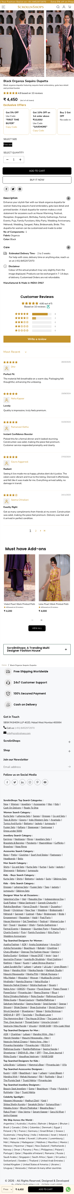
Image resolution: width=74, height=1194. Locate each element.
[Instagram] (30, 782)
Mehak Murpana (49, 974)
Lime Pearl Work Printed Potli (53, 604)
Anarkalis (55, 819)
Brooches (8, 846)
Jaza (55, 955)
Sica (17, 1092)
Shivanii (7, 1007)
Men (50, 804)
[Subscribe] (69, 767)
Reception (24, 917)
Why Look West (61, 1026)
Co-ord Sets (59, 816)
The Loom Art (54, 1018)
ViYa (64, 1064)
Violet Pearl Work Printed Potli (19, 604)
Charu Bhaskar (11, 951)
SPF (18, 1014)
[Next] (41, 620)
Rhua (54, 992)
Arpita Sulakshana (38, 944)
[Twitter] (13, 189)
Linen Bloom (60, 966)
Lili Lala (47, 966)
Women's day (57, 921)
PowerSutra (9, 992)
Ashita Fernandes (12, 948)
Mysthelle (8, 981)
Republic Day (35, 899)
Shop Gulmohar (38, 1007)
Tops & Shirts (10, 819)
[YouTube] (45, 782)
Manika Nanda (35, 970)
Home (4, 665)
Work (32, 925)
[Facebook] (6, 189)
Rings (30, 839)
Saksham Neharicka (13, 1003)
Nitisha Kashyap (38, 985)
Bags (6, 854)
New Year (30, 910)
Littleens (21, 1064)
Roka (39, 914)
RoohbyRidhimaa (45, 1000)
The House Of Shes (35, 1018)
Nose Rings (21, 846)
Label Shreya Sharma (43, 962)
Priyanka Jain (25, 992)
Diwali (6, 910)
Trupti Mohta (29, 1080)
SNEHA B (8, 1014)
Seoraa (62, 1003)
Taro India (27, 1014)
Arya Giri (55, 944)
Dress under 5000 (12, 830)
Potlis (14, 854)
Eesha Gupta (10, 955)
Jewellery (26, 804)
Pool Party (45, 917)
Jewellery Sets (42, 839)
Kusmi (26, 962)
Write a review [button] (37, 339)
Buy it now (37, 179)
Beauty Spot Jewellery (14, 1088)
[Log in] (64, 6)
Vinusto (33, 1026)
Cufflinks (59, 843)
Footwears (55, 854)
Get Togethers (30, 921)
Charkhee (52, 948)
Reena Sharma (41, 992)
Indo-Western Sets (38, 819)
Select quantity (13, 152)
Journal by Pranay (12, 959)
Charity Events (11, 932)
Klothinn (7, 962)
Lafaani (27, 966)
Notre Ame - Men (39, 1041)
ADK (24, 944)
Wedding (42, 910)
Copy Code (11, 127)
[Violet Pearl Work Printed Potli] (19, 577)
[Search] (58, 6)
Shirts (6, 866)
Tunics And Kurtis (12, 823)
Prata (53, 1088)
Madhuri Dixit (32, 1100)
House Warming (11, 921)
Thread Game (32, 1022)
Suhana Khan (53, 1104)
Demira (55, 951)
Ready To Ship (31, 807)
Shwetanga (28, 1011)
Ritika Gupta (9, 1000)
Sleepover (26, 928)
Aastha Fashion (11, 944)
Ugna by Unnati (49, 1022)
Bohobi (41, 948)
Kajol (43, 1100)
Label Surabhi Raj (12, 966)
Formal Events (10, 928)
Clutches (23, 854)
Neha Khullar (41, 981)
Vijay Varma (24, 1111)
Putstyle (63, 1088)
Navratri (44, 906)
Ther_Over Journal (12, 1022)
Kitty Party (53, 932)
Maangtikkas (45, 843)
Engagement (10, 917)
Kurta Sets (8, 816)
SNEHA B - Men (26, 1052)
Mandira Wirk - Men (43, 1034)
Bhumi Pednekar (29, 1108)
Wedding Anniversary (14, 936)
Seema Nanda (33, 1003)
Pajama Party (58, 928)
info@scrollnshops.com (19, 733)
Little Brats (9, 1064)
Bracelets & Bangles (13, 843)
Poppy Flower (60, 988)
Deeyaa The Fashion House (35, 951)
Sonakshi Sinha (36, 1104)
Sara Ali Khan (57, 1111)
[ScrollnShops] (30, 7)
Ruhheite (49, 1076)
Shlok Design (21, 1007)
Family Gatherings (46, 925)
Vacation (22, 925)
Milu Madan (9, 977)
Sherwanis (8, 870)
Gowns (23, 819)
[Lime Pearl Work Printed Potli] (54, 577)
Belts (20, 858)
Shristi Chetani (56, 1007)
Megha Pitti (32, 974)
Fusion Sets (9, 827)
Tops (46, 887)
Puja (23, 932)
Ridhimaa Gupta (54, 996)
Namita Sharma (24, 981)
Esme (31, 1088)
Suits (51, 866)
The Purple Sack (11, 1080)
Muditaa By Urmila (50, 977)
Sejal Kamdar (50, 1003)
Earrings (7, 839)
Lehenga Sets (23, 816)
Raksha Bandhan (12, 906)
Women (15, 804)
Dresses (46, 816)
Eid (5, 925)
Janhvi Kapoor (10, 1115)
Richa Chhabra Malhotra (15, 996)
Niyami (52, 985)
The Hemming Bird (13, 1018)
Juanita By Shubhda (34, 959)
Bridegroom (50, 914)
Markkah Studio (54, 970)
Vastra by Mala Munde (14, 1026)
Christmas (17, 910)
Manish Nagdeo (11, 1037)
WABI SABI (45, 1026)
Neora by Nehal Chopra (15, 985)
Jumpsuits (50, 823)
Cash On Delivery (12, 807)
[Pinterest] (20, 189)
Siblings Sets (60, 878)
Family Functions (36, 932)
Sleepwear (33, 827)
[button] (10, 93)
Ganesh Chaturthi (47, 902)
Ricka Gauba (37, 996)
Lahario (37, 966)
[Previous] (32, 620)
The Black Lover (43, 1014)
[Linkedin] (22, 782)
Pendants (31, 843)
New (5, 804)
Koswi (18, 962)
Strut (59, 1076)
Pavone (31, 988)
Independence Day (54, 899)
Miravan (34, 977)
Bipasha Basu (47, 1108)
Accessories (39, 804)
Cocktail (30, 914)
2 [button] (35, 530)
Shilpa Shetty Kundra (14, 1104)
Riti (41, 1076)
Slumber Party (41, 928)
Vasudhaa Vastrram (29, 1056)
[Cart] (69, 6)
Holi (24, 899)
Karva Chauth (30, 906)
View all (37, 628)
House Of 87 (36, 955)
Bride (61, 914)
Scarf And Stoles (39, 854)
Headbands (9, 858)
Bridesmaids (56, 910)
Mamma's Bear (36, 1064)
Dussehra (56, 906)
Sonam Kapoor (40, 1111)
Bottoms (28, 823)
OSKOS (21, 988)
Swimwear (46, 827)
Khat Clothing (54, 959)
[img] (10, 362)
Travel (12, 925)
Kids (57, 804)
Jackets (38, 823)
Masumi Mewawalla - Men (35, 1037)
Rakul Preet (9, 1111)
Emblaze (23, 955)
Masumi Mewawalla (13, 974)
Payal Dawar (44, 988)
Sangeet (19, 914)
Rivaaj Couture (26, 1000)
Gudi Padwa (9, 902)
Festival (44, 921)
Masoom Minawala (13, 1100)
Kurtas (43, 866)
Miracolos (23, 977)
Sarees (36, 816)
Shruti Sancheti (11, 1011)
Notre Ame (9, 988)
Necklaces (19, 839)
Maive (6, 970)
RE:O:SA (45, 1045)
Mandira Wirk (19, 970)
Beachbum (29, 948)
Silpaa (39, 1011)
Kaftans (21, 827)
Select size (10, 139)
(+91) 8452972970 (25, 728)
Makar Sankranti (27, 902)
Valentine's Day (11, 899)
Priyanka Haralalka (13, 1045)
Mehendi (7, 914)
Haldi (35, 917)
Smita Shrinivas (53, 1011)
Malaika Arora (10, 1108)
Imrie (48, 955)
